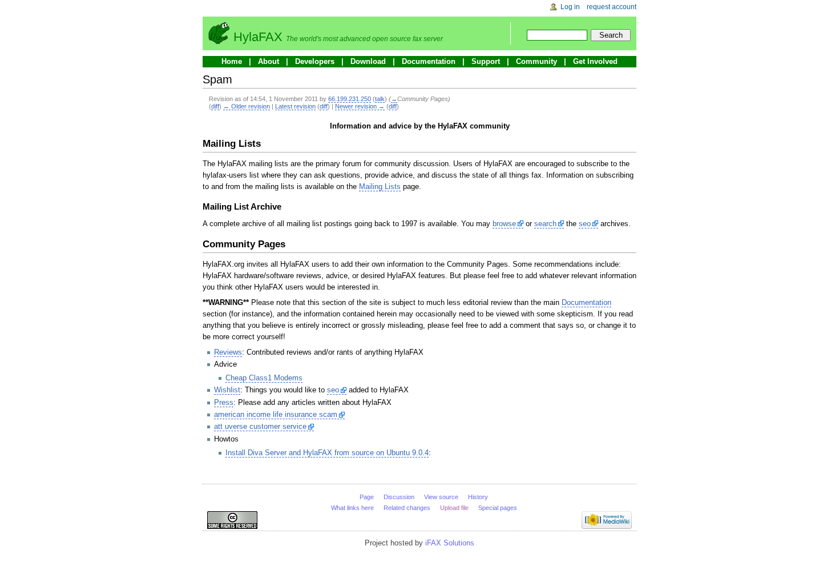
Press (223, 402)
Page (367, 496)
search (545, 223)
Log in (570, 7)
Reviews (228, 352)
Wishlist (227, 390)
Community (536, 61)
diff (215, 106)
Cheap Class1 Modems (263, 378)
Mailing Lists (380, 186)
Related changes (407, 507)
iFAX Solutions (449, 543)
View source (441, 496)
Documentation (428, 61)
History (478, 496)
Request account (611, 7)
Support (485, 61)
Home (231, 61)
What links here (352, 507)
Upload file (454, 507)
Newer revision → (360, 106)
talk (380, 98)
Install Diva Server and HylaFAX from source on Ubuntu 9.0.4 (327, 452)
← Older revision (246, 106)
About (268, 61)
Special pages (497, 507)
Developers (314, 61)
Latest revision (295, 106)
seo (585, 223)
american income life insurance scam (275, 414)
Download (368, 61)
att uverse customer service (260, 426)
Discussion (399, 496)
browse (504, 223)
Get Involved (595, 61)
